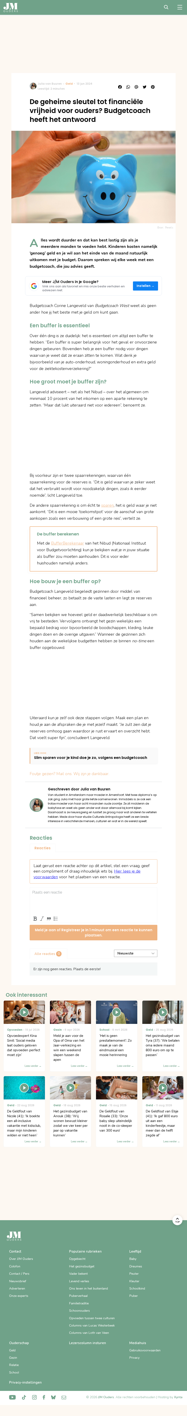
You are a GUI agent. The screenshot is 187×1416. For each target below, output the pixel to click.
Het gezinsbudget (81, 1266)
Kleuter (134, 1281)
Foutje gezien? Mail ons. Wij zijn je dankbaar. (69, 773)
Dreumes (135, 1266)
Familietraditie (79, 1303)
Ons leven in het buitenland (88, 1288)
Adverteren (17, 1288)
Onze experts (18, 1296)
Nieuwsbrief (17, 1281)
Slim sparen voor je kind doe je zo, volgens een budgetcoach (90, 757)
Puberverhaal (78, 1296)
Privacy (134, 1358)
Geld (69, 84)
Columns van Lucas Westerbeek (92, 1325)
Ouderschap (19, 1343)
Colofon (14, 1266)
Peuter (134, 1274)
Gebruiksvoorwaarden (145, 1350)
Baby (132, 1259)
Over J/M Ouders (21, 1259)
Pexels (169, 227)
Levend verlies (79, 1281)
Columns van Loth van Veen (89, 1333)
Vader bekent (78, 1274)
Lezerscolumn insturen (87, 1343)
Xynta (178, 1397)
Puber (133, 1296)
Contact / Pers (19, 1274)
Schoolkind (137, 1288)
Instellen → (146, 286)
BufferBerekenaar (67, 543)
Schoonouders (79, 1310)
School (14, 1372)
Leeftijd (135, 1251)
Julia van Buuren (50, 84)
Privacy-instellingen (25, 1382)
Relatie (14, 1365)
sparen (107, 505)
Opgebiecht (77, 1259)
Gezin (13, 1358)
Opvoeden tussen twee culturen (92, 1318)
